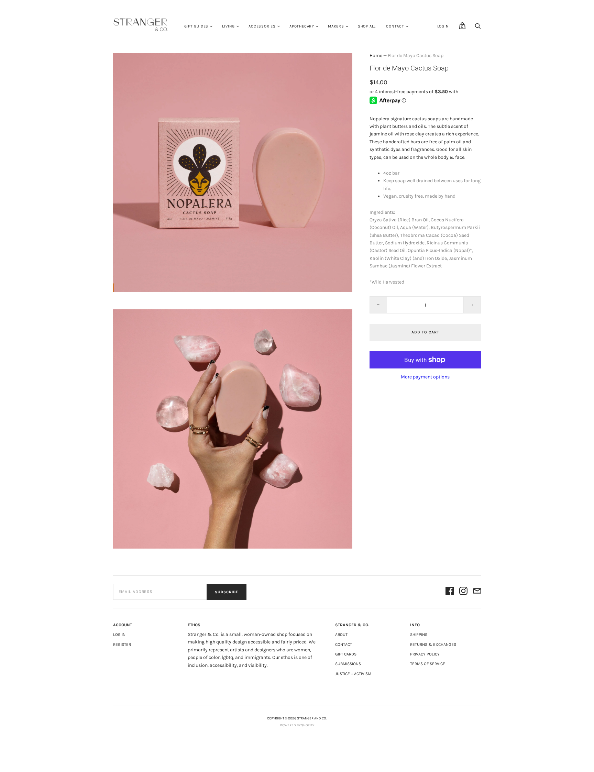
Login (443, 26)
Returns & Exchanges (433, 644)
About (341, 634)
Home (376, 55)
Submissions (348, 663)
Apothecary (301, 26)
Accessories (262, 26)
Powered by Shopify (297, 725)
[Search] (477, 28)
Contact (395, 26)
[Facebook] (450, 592)
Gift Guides (196, 26)
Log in (119, 634)
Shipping (419, 634)
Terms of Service (427, 663)
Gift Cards (345, 654)
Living (228, 26)
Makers (336, 26)
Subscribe (226, 592)
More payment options (425, 377)
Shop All (367, 26)
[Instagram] (463, 592)
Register (122, 644)
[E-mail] (477, 592)
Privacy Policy (425, 654)
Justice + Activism (353, 673)
